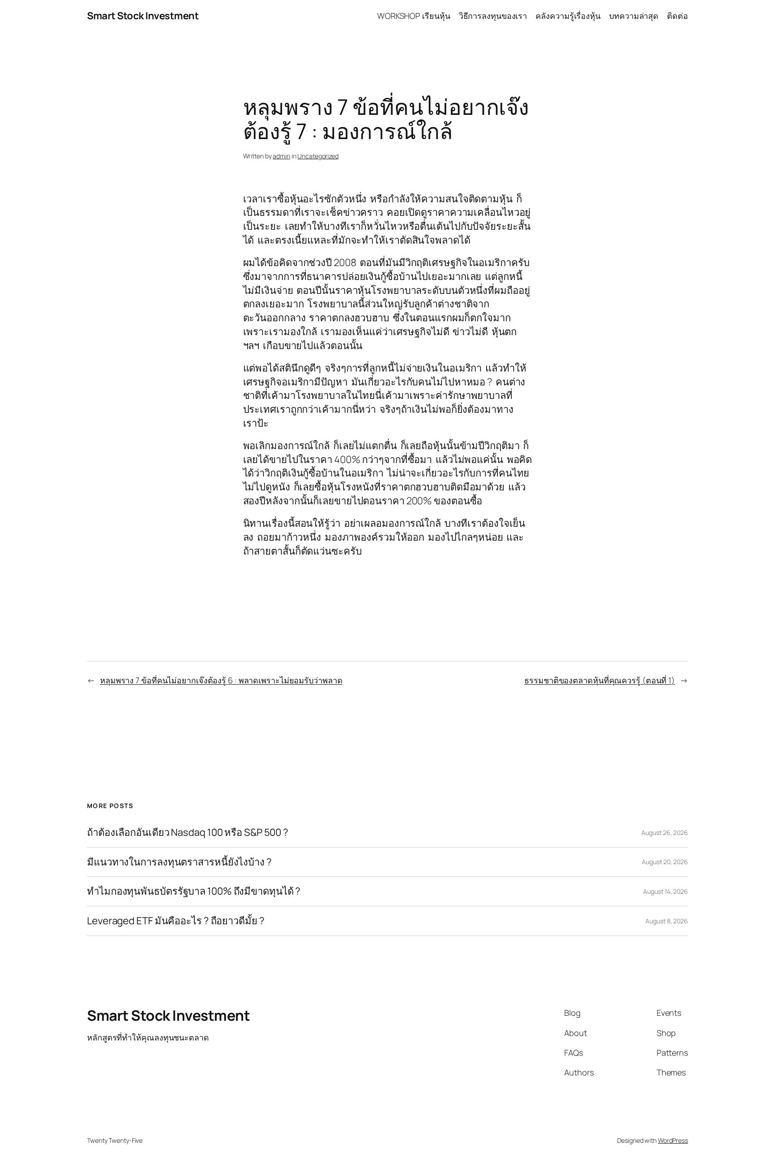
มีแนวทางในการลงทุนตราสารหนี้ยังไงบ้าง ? (179, 862)
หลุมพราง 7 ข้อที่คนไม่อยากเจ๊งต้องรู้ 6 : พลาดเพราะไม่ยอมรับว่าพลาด (221, 680)
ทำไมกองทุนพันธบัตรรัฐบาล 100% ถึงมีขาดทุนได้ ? (193, 891)
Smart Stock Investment (143, 15)
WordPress (673, 1140)
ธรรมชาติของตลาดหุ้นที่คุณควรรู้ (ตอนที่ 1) (599, 680)
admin (281, 156)
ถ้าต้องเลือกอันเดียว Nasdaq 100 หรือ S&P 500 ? (187, 832)
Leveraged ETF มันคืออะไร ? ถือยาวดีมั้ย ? (176, 921)
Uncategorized (318, 156)
